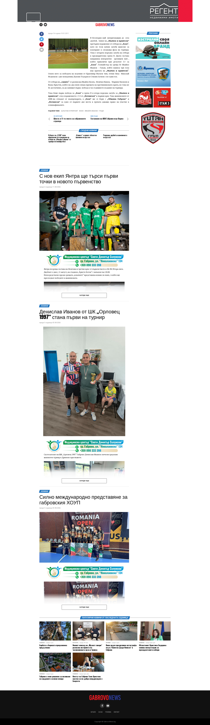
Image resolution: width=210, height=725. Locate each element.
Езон (82, 111)
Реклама (108, 712)
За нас (100, 712)
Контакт (116, 712)
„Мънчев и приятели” (70, 111)
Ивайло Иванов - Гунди (95, 111)
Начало (93, 712)
